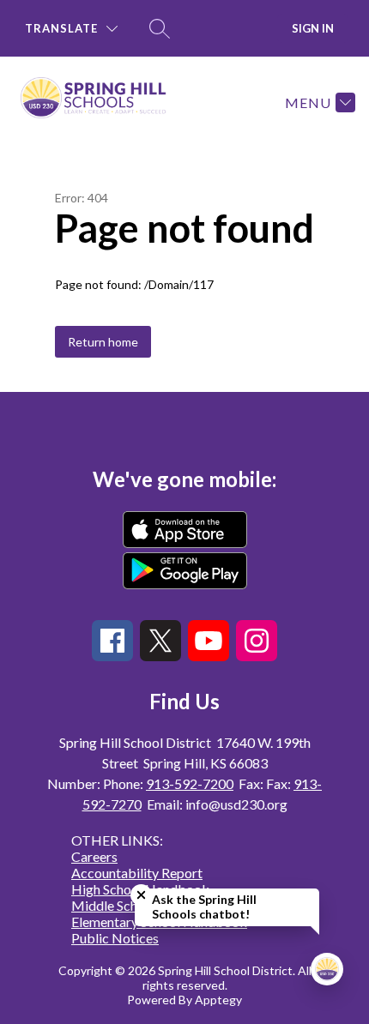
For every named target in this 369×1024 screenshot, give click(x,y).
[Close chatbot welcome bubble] (141, 895)
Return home (103, 341)
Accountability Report (137, 872)
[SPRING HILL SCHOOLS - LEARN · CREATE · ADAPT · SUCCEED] (100, 102)
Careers (94, 856)
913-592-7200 (189, 783)
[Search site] (159, 28)
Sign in (313, 28)
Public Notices (115, 938)
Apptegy (218, 999)
